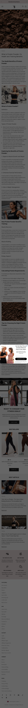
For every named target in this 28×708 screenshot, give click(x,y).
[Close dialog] (27, 345)
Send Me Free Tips (21, 358)
